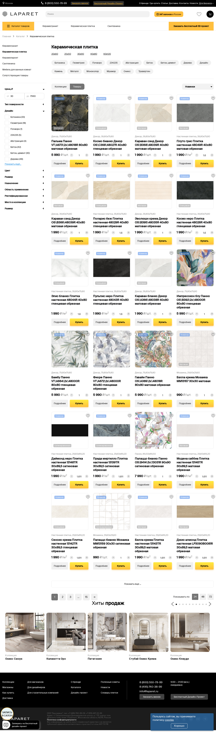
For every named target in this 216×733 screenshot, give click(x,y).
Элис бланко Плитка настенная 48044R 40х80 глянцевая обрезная (69, 300)
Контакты (184, 3)
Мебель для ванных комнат (16, 69)
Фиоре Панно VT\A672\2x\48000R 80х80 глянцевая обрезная (107, 383)
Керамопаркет (10, 57)
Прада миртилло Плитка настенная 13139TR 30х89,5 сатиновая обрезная (110, 464)
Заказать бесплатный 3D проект (191, 26)
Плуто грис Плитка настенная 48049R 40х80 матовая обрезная (194, 145)
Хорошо (179, 725)
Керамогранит (50, 26)
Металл (74, 71)
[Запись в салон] (21, 725)
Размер (9, 177)
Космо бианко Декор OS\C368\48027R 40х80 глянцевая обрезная (110, 145)
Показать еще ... (132, 584)
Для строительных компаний (43, 692)
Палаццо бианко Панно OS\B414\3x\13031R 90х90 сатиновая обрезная (153, 462)
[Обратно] (172, 604)
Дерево (188, 62)
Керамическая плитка (83, 26)
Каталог (20, 36)
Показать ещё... (13, 164)
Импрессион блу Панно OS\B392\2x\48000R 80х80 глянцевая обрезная (193, 301)
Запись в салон (7, 714)
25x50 (67, 54)
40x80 (93, 54)
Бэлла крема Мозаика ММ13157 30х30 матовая (193, 379)
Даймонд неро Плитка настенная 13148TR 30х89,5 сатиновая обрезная (67, 464)
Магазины (7, 687)
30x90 (80, 54)
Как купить (8, 692)
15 (86, 597)
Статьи (164, 3)
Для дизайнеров (36, 687)
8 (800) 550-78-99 (56, 3)
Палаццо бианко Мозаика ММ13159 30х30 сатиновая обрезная (111, 543)
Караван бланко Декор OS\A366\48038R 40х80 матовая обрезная (152, 300)
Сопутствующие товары (15, 75)
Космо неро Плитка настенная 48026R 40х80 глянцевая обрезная (194, 222)
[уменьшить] (71, 155)
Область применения (16, 189)
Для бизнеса (205, 3)
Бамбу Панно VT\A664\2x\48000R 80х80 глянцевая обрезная (65, 383)
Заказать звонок (80, 3)
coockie (169, 720)
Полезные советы (110, 682)
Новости (194, 3)
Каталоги (76, 687)
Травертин (144, 71)
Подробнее (60, 163)
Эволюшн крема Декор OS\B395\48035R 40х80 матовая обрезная (152, 222)
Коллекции (61, 86)
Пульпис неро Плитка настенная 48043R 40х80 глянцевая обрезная (111, 300)
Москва (9, 3)
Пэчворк (97, 62)
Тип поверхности (14, 104)
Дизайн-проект (79, 692)
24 (195, 596)
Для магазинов (35, 682)
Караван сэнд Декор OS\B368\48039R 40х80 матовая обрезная (152, 145)
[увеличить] (86, 155)
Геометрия (78, 62)
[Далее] (210, 604)
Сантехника (114, 26)
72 (210, 596)
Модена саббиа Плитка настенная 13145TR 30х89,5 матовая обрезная (193, 464)
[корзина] (210, 14)
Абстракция (132, 62)
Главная (6, 36)
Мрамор (111, 71)
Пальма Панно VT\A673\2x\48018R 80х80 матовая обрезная (69, 145)
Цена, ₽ (9, 89)
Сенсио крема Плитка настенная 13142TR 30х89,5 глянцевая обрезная (66, 545)
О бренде (144, 3)
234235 (114, 62)
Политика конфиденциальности (61, 719)
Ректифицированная (16, 196)
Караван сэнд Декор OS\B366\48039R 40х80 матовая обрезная (68, 222)
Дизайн (9, 111)
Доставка (173, 3)
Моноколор (92, 71)
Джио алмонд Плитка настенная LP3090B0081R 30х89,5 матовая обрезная (195, 545)
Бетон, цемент (168, 62)
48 (202, 596)
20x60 (54, 54)
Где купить (155, 3)
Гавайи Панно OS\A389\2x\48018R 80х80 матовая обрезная (152, 381)
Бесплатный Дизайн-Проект (108, 3)
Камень (58, 71)
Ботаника (60, 62)
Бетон (149, 62)
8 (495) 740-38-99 (150, 686)
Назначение (11, 183)
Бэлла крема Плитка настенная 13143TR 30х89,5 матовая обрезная (149, 545)
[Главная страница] (20, 14)
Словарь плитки (109, 692)
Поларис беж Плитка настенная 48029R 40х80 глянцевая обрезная (111, 222)
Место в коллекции (15, 202)
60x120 (107, 54)
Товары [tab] (77, 86)
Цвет (7, 170)
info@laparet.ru (148, 691)
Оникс (127, 71)
